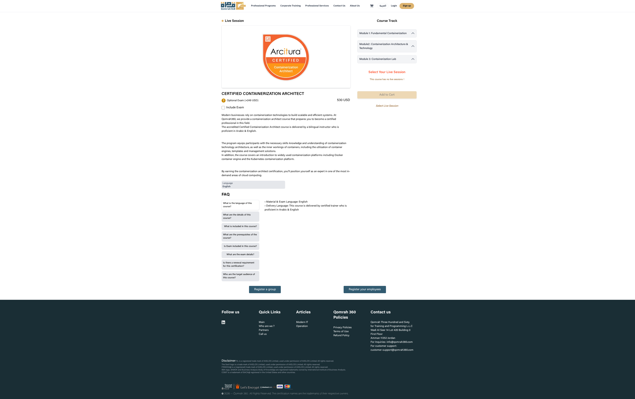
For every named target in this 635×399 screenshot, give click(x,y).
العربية (383, 6)
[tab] (240, 205)
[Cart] (372, 6)
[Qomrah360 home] (233, 6)
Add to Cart (387, 94)
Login (394, 6)
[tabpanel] (306, 206)
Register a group (265, 289)
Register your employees (365, 289)
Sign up (407, 6)
